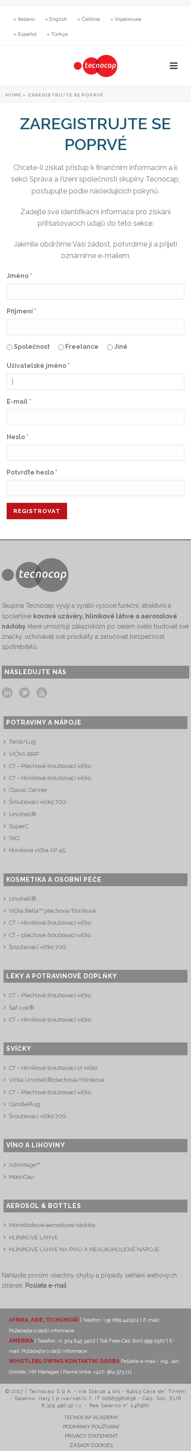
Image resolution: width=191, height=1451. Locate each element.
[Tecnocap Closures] (95, 66)
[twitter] (24, 693)
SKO (14, 838)
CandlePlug (24, 1104)
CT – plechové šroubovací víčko (50, 935)
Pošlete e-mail (46, 1285)
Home (13, 95)
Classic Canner (28, 790)
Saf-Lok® (21, 1007)
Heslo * (17, 436)
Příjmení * (21, 311)
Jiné (120, 346)
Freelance (81, 346)
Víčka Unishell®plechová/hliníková (56, 1080)
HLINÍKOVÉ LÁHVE (33, 1237)
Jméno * (19, 275)
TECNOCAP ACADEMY (91, 1417)
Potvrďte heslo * (32, 472)
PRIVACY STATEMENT (91, 1436)
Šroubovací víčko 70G (37, 802)
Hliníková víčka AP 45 (37, 850)
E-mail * (19, 401)
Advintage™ (24, 1165)
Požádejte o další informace (41, 1331)
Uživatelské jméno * (38, 365)
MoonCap (21, 1176)
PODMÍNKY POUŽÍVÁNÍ (91, 1427)
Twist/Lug (22, 741)
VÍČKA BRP (24, 754)
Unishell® (22, 814)
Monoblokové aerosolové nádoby (52, 1225)
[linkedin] (7, 693)
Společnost (31, 346)
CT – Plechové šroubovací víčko (50, 766)
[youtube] (41, 693)
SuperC (18, 826)
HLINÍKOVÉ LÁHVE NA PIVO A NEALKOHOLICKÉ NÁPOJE (84, 1249)
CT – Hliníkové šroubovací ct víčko (53, 1068)
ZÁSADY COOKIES (91, 1445)
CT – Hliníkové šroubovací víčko (50, 778)
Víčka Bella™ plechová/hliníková (52, 910)
